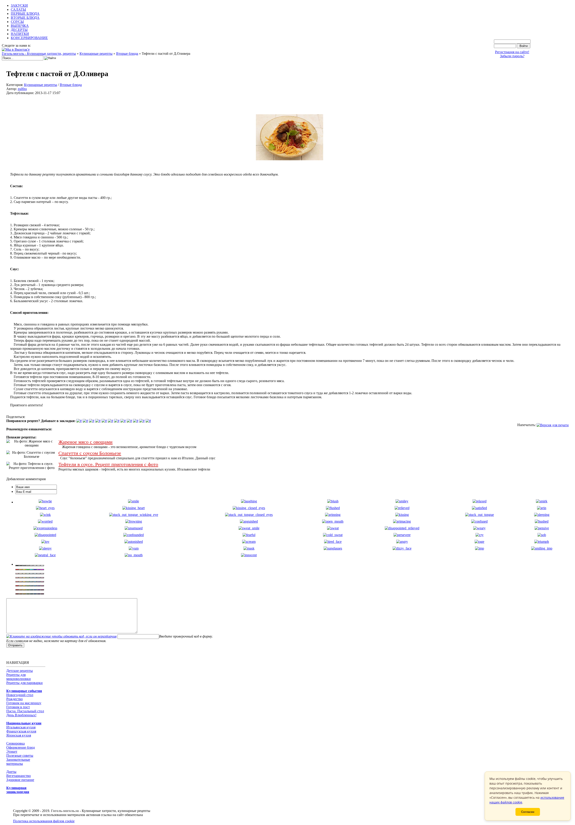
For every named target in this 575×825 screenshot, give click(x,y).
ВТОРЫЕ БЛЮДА (25, 18)
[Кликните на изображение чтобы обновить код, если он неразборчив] (61, 636)
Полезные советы (19, 755)
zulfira (22, 89)
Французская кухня (21, 731)
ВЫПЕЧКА (20, 26)
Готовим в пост (18, 707)
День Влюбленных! (21, 715)
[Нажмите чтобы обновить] (61, 636)
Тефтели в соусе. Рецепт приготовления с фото (108, 464)
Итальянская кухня (20, 727)
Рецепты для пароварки (24, 683)
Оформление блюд (20, 747)
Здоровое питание (20, 780)
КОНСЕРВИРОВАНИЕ (29, 38)
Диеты (11, 772)
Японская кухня (18, 735)
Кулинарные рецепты (40, 85)
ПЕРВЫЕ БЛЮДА (25, 13)
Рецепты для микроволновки (18, 677)
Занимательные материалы (18, 762)
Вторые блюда (71, 85)
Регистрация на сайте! (512, 52)
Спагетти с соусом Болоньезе (89, 453)
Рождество (14, 699)
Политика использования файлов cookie (44, 821)
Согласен (527, 812)
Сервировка (15, 743)
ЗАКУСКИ (19, 5)
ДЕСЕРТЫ (19, 30)
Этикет (11, 751)
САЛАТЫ (18, 9)
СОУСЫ (17, 22)
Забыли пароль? (512, 56)
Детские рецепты (19, 671)
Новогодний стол (19, 695)
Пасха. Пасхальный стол (25, 711)
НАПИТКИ (20, 34)
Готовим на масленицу (23, 703)
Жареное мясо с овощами (85, 442)
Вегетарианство (18, 776)
